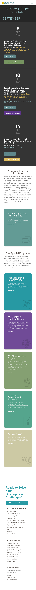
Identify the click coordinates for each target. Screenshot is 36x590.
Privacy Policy (11, 577)
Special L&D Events (12, 556)
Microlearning (11, 518)
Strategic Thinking (19, 101)
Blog (8, 529)
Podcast (9, 531)
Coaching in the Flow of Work (15, 520)
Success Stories (11, 534)
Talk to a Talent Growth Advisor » (17, 502)
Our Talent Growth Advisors (15, 527)
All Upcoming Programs (13, 545)
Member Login (11, 561)
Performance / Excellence (11, 149)
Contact (9, 575)
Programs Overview (12, 543)
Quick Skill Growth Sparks (14, 550)
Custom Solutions (12, 559)
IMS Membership (11, 511)
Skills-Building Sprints (13, 547)
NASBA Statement (12, 579)
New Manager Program (13, 554)
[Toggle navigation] (31, 2)
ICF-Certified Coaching (13, 513)
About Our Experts (12, 516)
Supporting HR (11, 525)
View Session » (10, 56)
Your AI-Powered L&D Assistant (16, 522)
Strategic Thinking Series (14, 552)
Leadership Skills (18, 147)
